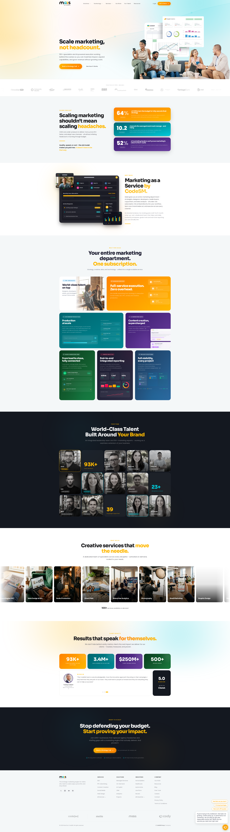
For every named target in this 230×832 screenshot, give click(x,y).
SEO (98, 781)
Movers (137, 794)
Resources (137, 3)
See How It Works (92, 66)
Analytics (119, 794)
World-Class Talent (115, 429)
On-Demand (120, 784)
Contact (157, 797)
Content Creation (103, 787)
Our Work (118, 3)
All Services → (101, 797)
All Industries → (140, 797)
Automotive (139, 787)
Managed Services (122, 781)
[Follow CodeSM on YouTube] (68, 790)
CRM (117, 790)
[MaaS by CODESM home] (65, 3)
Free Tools (158, 790)
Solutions (86, 3)
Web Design (101, 794)
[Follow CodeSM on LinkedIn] (64, 790)
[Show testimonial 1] (103, 692)
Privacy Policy (159, 800)
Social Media (101, 790)
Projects (118, 797)
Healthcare (138, 784)
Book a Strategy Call (69, 66)
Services (108, 3)
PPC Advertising (102, 784)
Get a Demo (163, 3)
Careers (157, 794)
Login (154, 3)
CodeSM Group (160, 825)
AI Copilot (119, 787)
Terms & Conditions (161, 803)
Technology (97, 3)
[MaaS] (132, 816)
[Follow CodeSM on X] (61, 790)
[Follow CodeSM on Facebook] (72, 790)
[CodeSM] (73, 816)
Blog (156, 787)
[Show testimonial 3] (107, 692)
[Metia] (99, 816)
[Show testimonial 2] (105, 692)
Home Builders (139, 781)
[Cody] (165, 816)
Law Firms (138, 790)
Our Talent (127, 3)
